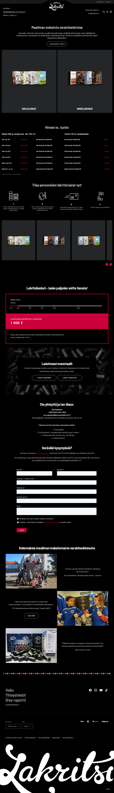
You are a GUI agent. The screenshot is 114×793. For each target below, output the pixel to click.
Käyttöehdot (56, 738)
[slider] (18, 306)
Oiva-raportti (16, 700)
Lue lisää (31, 616)
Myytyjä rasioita (15, 300)
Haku (10, 690)
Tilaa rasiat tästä (57, 44)
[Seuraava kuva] (110, 264)
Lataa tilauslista (70, 378)
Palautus (108, 789)
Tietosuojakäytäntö (44, 738)
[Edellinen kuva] (106, 264)
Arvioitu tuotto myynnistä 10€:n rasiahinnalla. (26, 319)
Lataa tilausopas (44, 378)
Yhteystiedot (16, 695)
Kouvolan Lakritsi (16, 738)
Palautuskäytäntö (30, 738)
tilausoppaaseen (42, 453)
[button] (7, 8)
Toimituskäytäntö (67, 738)
